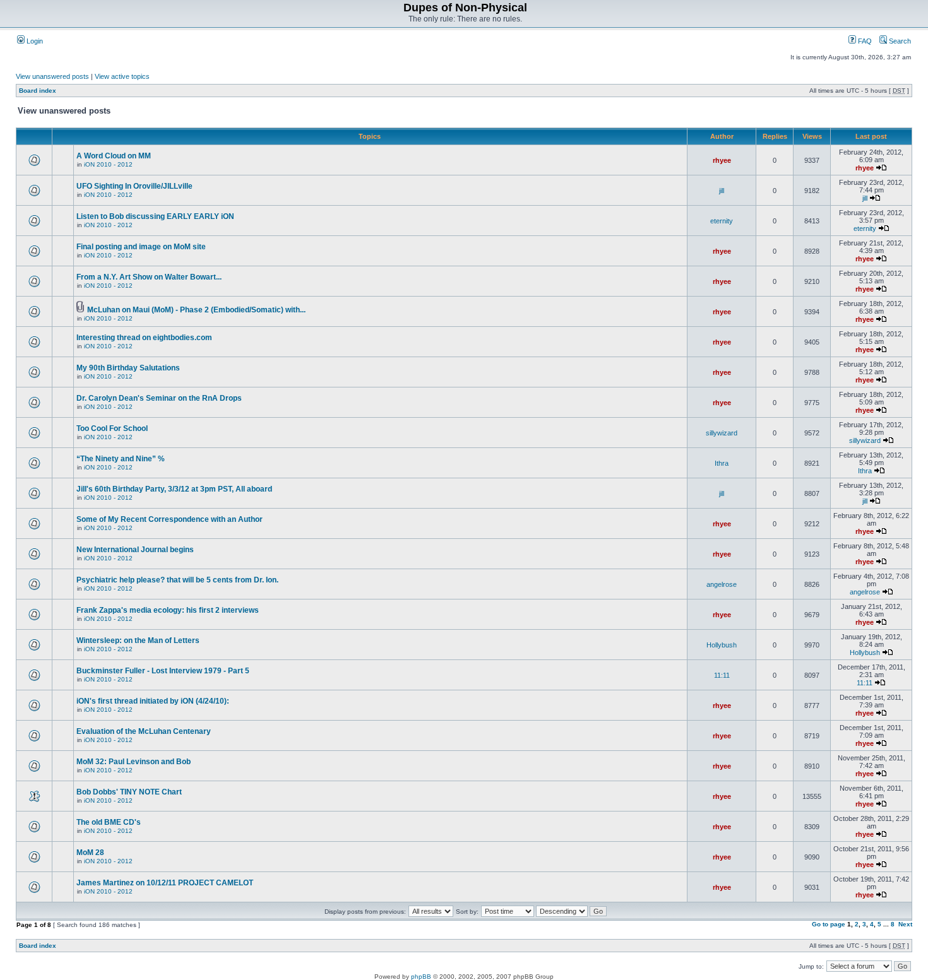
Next (905, 924)
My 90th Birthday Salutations (128, 367)
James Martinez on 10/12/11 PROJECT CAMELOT (164, 882)
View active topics (122, 76)
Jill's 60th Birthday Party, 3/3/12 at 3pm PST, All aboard (174, 489)
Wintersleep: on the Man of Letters (137, 640)
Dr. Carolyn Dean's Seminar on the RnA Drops (159, 398)
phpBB (421, 976)
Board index (37, 90)
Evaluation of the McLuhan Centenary (143, 731)
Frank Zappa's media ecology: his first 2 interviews (167, 610)
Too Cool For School (112, 428)
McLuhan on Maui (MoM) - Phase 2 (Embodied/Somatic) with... (196, 309)
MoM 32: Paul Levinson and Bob (133, 761)
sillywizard (721, 433)
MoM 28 (90, 852)
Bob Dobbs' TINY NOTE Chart (129, 792)
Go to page (828, 924)
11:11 (722, 675)
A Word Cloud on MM (113, 155)
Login (34, 41)
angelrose (721, 584)
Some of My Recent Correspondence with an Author (169, 519)
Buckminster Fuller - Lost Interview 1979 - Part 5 (162, 670)
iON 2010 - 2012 (108, 164)
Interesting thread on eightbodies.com (144, 337)
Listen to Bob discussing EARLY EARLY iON (155, 216)
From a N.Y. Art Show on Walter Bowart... (149, 277)
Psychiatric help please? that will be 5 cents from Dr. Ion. (177, 580)
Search (899, 41)
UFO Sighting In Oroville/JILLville (134, 186)
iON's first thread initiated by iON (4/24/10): (152, 701)
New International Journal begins (135, 549)
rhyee (722, 160)
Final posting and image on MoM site (141, 246)
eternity (721, 221)
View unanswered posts (52, 76)
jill (721, 190)
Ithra (722, 463)
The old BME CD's (108, 822)
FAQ (864, 41)
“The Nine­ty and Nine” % (120, 458)
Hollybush (721, 645)
